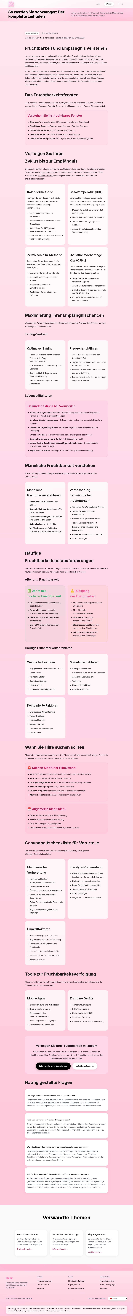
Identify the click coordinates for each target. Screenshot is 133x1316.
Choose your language (97, 1298)
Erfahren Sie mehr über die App (53, 1066)
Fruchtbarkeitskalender (76, 1288)
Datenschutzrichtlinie (107, 1281)
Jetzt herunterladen (85, 1066)
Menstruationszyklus (44, 1281)
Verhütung (40, 1288)
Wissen (109, 4)
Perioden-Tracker (45, 175)
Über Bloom (104, 1288)
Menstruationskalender (76, 1281)
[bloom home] (11, 4)
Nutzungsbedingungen (108, 1285)
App (98, 4)
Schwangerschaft (43, 1285)
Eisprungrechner (48, 172)
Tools (120, 4)
